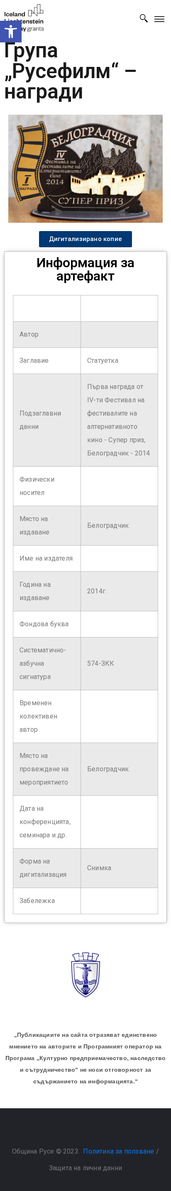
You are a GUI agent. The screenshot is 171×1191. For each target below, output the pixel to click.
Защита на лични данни (85, 1168)
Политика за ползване (118, 1151)
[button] (11, 31)
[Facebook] (77, 1130)
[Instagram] (93, 1130)
